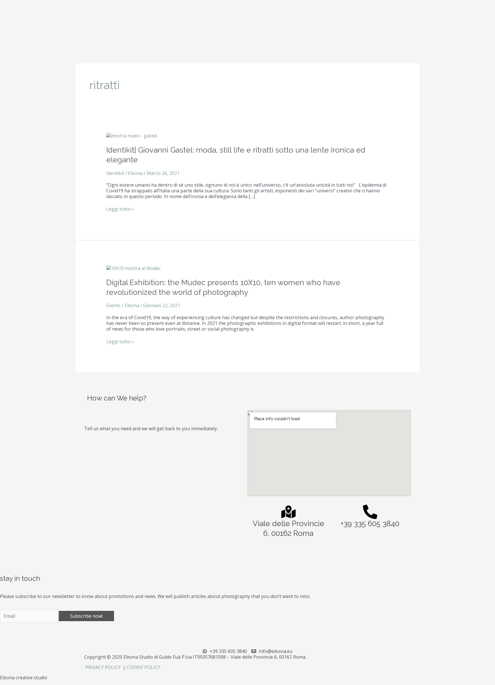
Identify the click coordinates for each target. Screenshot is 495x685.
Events (113, 305)
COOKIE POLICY (143, 667)
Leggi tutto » (120, 209)
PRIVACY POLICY (103, 667)
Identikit (115, 173)
